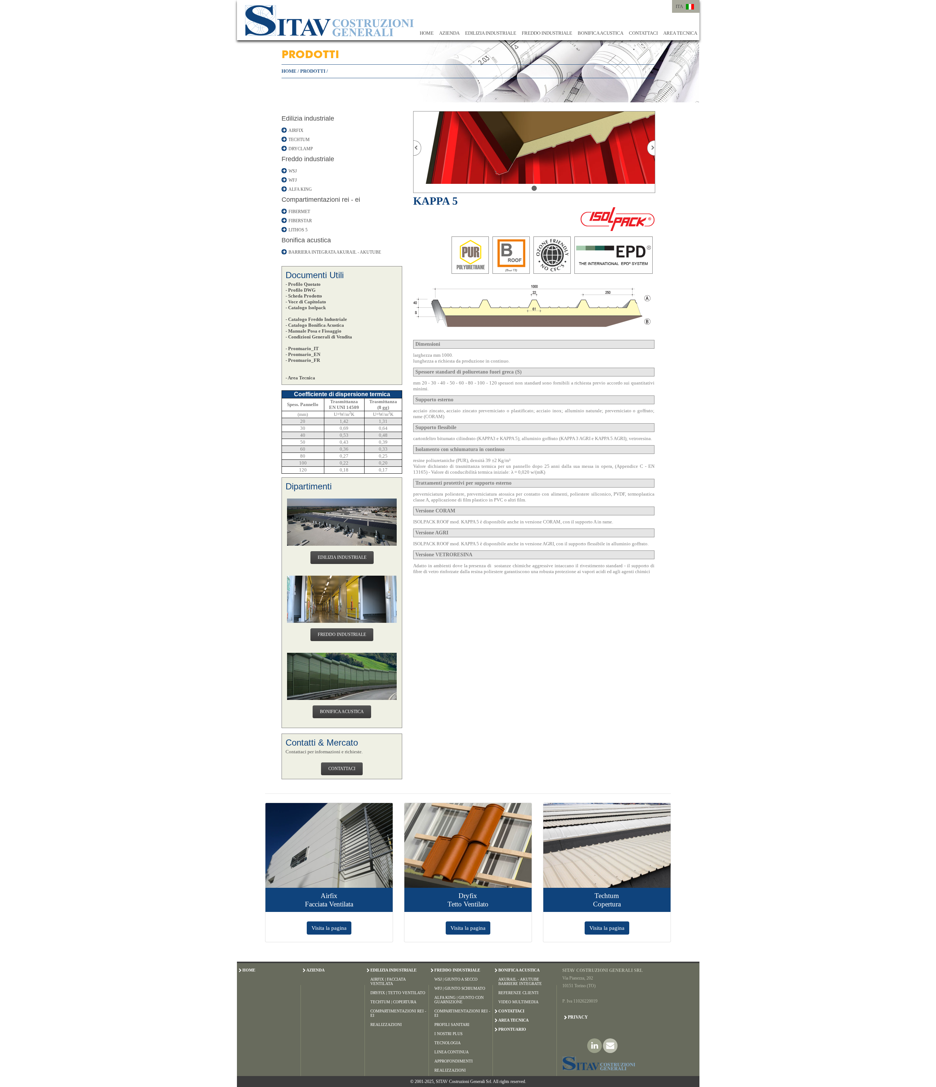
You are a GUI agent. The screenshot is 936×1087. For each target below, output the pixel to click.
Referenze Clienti (518, 993)
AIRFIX (295, 130)
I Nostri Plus (448, 1033)
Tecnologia (447, 1043)
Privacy (578, 1017)
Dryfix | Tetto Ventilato (397, 993)
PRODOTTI (312, 71)
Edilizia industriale (308, 118)
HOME (427, 33)
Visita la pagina (329, 928)
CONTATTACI (643, 33)
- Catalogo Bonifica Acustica (315, 325)
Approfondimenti (453, 1061)
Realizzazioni (386, 1024)
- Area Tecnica (300, 377)
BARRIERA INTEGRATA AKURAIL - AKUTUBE (334, 252)
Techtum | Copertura (393, 1002)
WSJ (292, 171)
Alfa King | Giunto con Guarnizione (459, 999)
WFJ (292, 180)
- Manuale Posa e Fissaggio (313, 331)
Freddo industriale (308, 159)
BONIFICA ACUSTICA (600, 33)
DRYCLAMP (300, 148)
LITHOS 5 (297, 229)
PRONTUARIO (512, 1029)
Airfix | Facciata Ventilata (387, 981)
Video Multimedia (518, 1002)
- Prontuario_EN (303, 354)
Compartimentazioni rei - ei (321, 199)
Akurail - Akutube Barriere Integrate (520, 981)
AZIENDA (449, 33)
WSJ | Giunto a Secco (456, 979)
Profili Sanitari (451, 1024)
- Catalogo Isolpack (306, 307)
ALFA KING (300, 189)
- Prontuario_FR (303, 360)
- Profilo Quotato (303, 284)
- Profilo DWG (301, 290)
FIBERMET (299, 211)
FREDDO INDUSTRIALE (547, 33)
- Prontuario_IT (302, 348)
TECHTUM (299, 139)
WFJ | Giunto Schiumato (459, 988)
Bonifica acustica (306, 240)
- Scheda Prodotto (304, 296)
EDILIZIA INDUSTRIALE (490, 33)
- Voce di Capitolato (306, 301)
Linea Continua (451, 1052)
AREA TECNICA (680, 33)
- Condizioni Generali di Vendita (319, 337)
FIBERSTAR (300, 220)
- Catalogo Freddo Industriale (316, 319)
